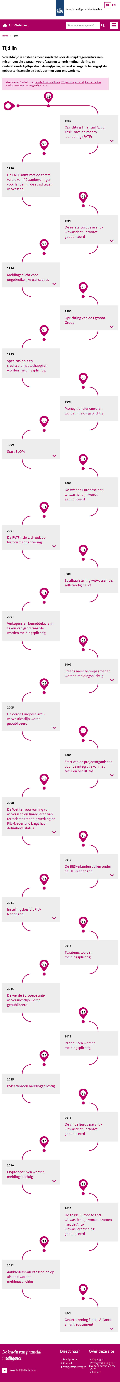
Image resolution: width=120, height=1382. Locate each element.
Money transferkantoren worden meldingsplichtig (84, 411)
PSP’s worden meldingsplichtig (31, 1086)
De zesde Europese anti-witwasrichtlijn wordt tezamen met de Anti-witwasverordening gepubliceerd (88, 1224)
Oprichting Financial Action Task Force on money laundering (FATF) (86, 132)
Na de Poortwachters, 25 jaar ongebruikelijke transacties (68, 82)
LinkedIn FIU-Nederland (22, 1370)
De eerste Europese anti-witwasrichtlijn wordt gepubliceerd (84, 232)
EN (114, 5)
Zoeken (103, 25)
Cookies (96, 1372)
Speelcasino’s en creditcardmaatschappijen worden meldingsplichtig (27, 365)
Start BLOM (16, 452)
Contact (67, 1363)
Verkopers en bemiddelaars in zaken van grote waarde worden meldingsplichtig (30, 628)
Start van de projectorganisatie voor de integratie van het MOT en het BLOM (88, 766)
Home (5, 35)
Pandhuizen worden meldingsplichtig (80, 1045)
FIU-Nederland (18, 25)
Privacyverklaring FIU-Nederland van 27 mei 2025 (103, 1366)
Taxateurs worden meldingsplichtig (78, 954)
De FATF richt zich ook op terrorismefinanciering (26, 539)
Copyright (97, 1359)
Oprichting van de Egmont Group (85, 320)
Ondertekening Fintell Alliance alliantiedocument (88, 1322)
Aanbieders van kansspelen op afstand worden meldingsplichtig (30, 1276)
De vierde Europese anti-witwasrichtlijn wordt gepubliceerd (26, 1000)
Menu (113, 25)
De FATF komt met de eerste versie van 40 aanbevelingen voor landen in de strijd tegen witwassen (29, 182)
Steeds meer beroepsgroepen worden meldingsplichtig (87, 673)
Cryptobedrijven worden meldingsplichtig (26, 1174)
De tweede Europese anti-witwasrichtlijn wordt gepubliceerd (85, 494)
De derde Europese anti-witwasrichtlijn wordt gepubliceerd (26, 718)
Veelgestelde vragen (74, 1366)
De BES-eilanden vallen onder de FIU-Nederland (88, 868)
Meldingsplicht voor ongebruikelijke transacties (28, 277)
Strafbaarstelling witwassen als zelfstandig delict (89, 582)
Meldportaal (70, 1359)
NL (107, 5)
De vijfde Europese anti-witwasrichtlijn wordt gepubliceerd (83, 1129)
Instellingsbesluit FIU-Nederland (24, 911)
